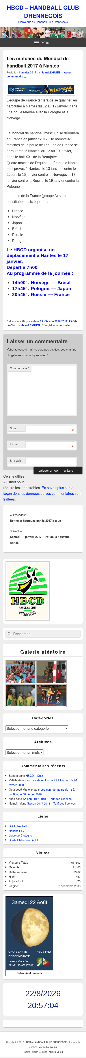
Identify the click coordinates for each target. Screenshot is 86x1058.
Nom (13, 428)
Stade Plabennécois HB (24, 840)
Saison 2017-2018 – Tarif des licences (47, 799)
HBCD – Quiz (34, 775)
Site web (15, 460)
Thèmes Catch (55, 1051)
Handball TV (16, 831)
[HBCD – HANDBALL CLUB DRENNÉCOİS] (43, 36)
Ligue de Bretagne (20, 835)
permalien (65, 325)
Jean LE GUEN (50, 72)
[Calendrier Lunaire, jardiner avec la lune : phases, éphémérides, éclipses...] (29, 975)
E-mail (14, 444)
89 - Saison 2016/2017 (53, 321)
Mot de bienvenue (48, 1047)
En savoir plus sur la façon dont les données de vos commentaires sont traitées (42, 493)
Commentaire (19, 368)
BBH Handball (18, 826)
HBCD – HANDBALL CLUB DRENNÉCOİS (43, 11)
